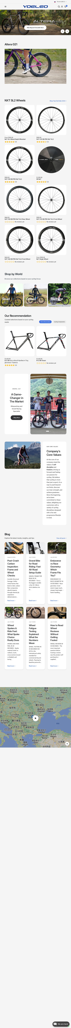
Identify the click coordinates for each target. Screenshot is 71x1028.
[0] (65, 7)
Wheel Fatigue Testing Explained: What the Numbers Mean (34, 634)
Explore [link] (4, 303)
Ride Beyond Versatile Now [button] (35, 28)
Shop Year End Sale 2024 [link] (57, 101)
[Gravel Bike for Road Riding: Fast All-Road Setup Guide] (35, 548)
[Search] (58, 7)
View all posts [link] (60, 538)
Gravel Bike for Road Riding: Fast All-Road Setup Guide (35, 566)
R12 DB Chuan (41, 360)
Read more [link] (10, 600)
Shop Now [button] (16, 418)
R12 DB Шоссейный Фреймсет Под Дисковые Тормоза (16, 361)
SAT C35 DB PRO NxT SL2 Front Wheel (49, 219)
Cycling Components (59, 321)
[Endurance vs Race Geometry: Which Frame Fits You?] (57, 548)
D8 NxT (38, 179)
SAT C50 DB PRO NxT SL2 (13, 179)
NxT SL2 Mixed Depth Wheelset (15, 139)
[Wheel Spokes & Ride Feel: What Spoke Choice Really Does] (14, 613)
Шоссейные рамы (45, 321)
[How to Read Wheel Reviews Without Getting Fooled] (57, 613)
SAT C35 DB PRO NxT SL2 (45, 139)
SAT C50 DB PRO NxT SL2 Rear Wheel (17, 219)
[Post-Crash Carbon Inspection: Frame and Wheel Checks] (14, 548)
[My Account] (62, 7)
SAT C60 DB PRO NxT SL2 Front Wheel (17, 259)
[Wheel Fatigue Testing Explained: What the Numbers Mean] (35, 613)
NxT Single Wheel (42, 259)
